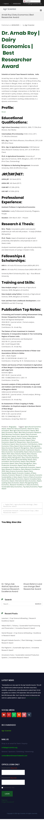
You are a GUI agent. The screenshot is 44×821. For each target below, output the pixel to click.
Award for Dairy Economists (17, 429)
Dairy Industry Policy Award (23, 456)
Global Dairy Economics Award (18, 479)
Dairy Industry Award (18, 454)
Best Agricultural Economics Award (22, 430)
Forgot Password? (8, 802)
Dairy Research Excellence (11, 469)
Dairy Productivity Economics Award (28, 467)
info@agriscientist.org (9, 747)
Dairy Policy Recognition (23, 463)
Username (9, 768)
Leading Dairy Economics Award (13, 483)
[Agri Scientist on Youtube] (4, 715)
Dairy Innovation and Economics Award (19, 460)
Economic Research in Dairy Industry (21, 475)
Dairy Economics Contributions (27, 444)
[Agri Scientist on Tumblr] (29, 715)
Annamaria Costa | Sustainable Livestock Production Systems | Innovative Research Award (20, 656)
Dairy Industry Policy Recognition (19, 457)
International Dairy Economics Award (28, 481)
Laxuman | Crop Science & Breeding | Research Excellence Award (19, 619)
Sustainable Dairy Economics (12, 487)
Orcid (4, 112)
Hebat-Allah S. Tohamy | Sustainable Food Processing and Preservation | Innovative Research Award (21, 627)
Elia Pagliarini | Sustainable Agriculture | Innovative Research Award (20, 649)
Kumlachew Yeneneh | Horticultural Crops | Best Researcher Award (21, 512)
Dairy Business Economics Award (13, 434)
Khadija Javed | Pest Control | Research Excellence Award (33, 586)
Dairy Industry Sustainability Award (19, 460)
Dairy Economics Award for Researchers (18, 441)
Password (9, 778)
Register (4, 800)
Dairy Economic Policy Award (21, 438)
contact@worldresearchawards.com (14, 756)
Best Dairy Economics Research (30, 432)
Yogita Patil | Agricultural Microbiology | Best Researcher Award (20, 505)
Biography (12, 427)
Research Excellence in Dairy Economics (24, 485)
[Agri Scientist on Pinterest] (24, 715)
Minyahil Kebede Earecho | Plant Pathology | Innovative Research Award (22, 641)
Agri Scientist (9, 9)
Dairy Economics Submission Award (27, 450)
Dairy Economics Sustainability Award (15, 452)
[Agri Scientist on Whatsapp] (14, 715)
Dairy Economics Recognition (29, 446)
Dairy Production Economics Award (19, 464)
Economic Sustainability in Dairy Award (22, 476)
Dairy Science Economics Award (17, 471)
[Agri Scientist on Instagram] (9, 715)
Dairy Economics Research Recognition (15, 448)
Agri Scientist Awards (32, 697)
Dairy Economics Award (22, 440)
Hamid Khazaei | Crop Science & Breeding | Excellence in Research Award (21, 634)
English (27, 1)
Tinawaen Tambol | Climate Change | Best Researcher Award (11, 588)
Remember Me (8, 788)
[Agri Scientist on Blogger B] (19, 715)
